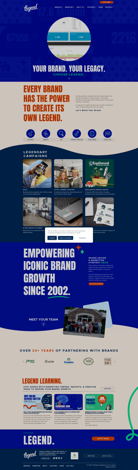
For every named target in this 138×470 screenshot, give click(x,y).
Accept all (52, 238)
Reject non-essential (65, 238)
